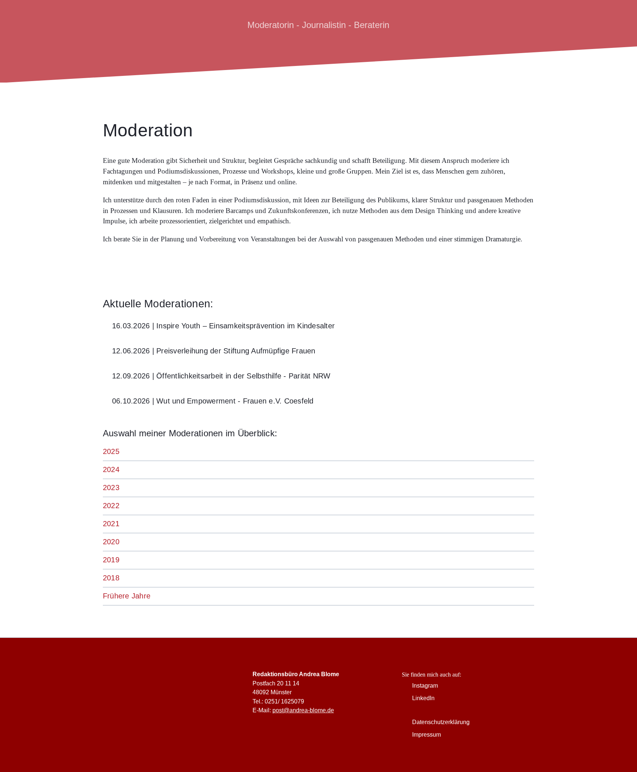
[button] (318, 326)
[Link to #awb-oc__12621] (530, 25)
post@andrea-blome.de (303, 710)
